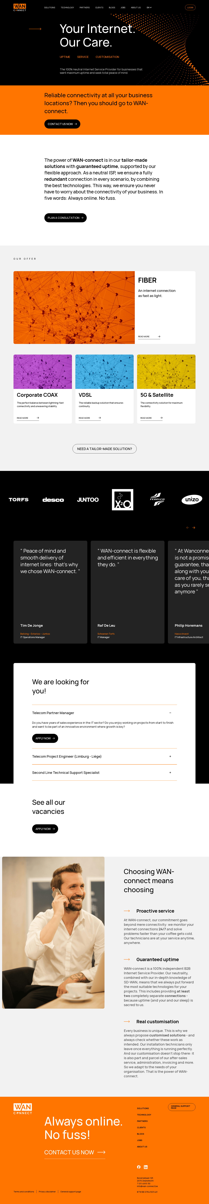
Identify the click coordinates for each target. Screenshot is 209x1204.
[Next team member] (193, 527)
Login (190, 7)
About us (136, 7)
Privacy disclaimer (47, 1191)
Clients (99, 7)
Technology (67, 7)
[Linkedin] (145, 1167)
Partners (85, 7)
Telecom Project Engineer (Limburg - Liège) (67, 756)
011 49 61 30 (144, 1183)
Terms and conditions (24, 1191)
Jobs (123, 7)
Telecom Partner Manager (53, 712)
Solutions (49, 7)
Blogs (112, 7)
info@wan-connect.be (147, 1186)
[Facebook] (138, 1167)
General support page (180, 1107)
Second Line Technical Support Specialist (66, 772)
